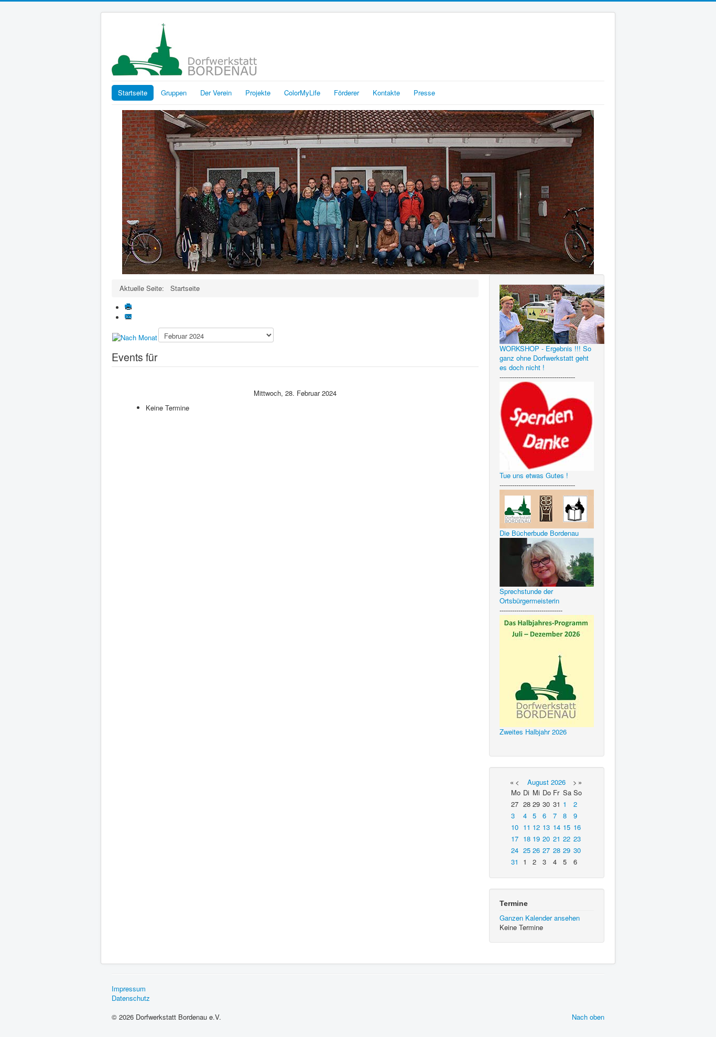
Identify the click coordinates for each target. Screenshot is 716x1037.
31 (514, 862)
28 (556, 850)
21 (556, 839)
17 (514, 839)
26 (536, 850)
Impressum (129, 988)
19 (536, 839)
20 (546, 839)
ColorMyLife (302, 93)
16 (577, 827)
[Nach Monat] (134, 337)
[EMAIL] (129, 317)
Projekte (257, 93)
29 (566, 850)
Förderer (346, 93)
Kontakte (386, 93)
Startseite (132, 93)
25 (526, 850)
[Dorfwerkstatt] (358, 191)
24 (514, 850)
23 (577, 839)
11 (526, 827)
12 (536, 827)
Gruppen (174, 93)
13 (546, 827)
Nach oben (588, 1017)
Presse (424, 93)
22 (566, 839)
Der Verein (216, 93)
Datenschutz (131, 998)
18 (526, 839)
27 (546, 850)
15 (566, 827)
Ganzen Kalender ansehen (540, 918)
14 (556, 827)
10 (514, 827)
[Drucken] (129, 307)
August (538, 782)
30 (577, 850)
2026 (558, 782)
